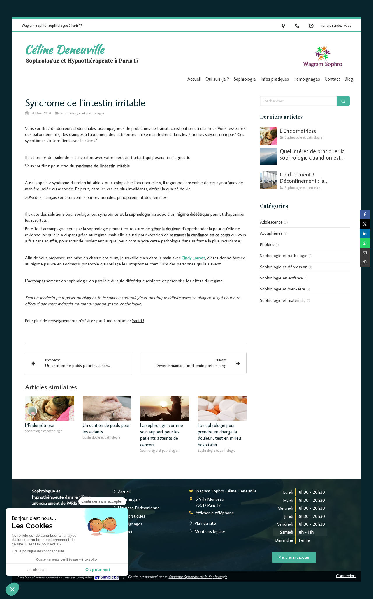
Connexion (346, 575)
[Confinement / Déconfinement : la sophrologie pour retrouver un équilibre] (268, 180)
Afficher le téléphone (215, 512)
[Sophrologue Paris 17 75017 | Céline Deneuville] (322, 56)
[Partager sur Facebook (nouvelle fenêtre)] (365, 214)
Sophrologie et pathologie (283, 255)
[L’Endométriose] (49, 408)
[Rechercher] (343, 101)
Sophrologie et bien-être (282, 289)
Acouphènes (271, 233)
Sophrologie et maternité (283, 300)
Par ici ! (138, 320)
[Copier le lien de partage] (365, 262)
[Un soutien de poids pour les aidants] (107, 408)
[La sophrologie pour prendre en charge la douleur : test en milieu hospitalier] (222, 408)
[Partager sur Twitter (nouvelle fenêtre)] (365, 224)
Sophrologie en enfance (281, 278)
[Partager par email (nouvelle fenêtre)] (365, 253)
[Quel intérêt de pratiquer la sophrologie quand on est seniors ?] (268, 156)
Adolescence (271, 222)
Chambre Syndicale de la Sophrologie (197, 576)
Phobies (267, 244)
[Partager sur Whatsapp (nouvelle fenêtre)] (365, 243)
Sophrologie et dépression (283, 267)
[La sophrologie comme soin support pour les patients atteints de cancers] (164, 408)
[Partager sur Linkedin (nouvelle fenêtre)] (365, 233)
